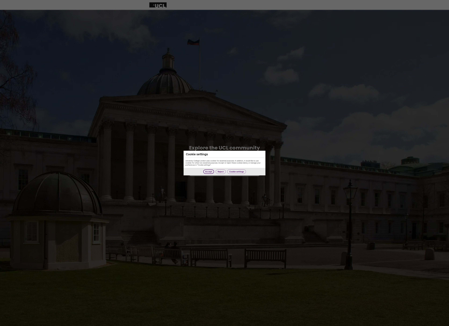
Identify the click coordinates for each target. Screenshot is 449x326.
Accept (208, 171)
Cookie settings (236, 171)
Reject (221, 171)
